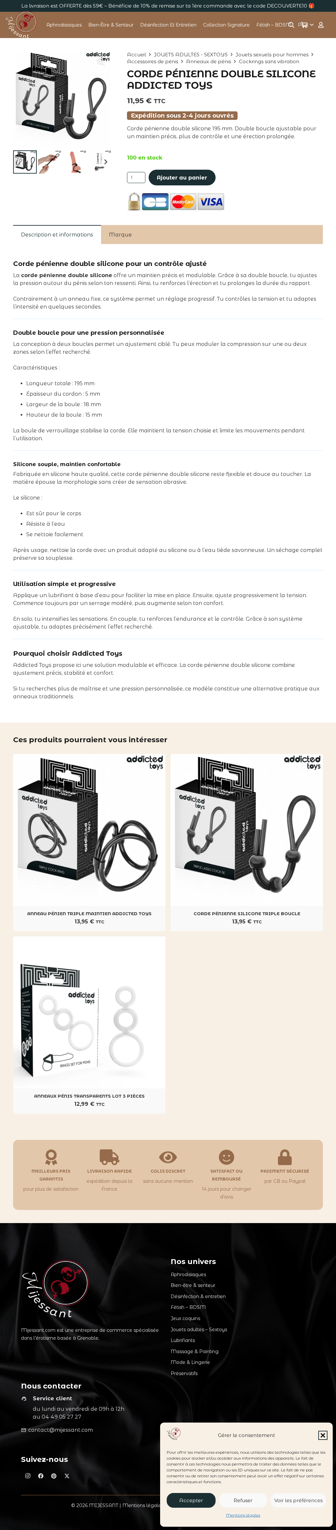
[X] (67, 1476)
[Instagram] (27, 1476)
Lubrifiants (183, 1340)
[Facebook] (40, 1476)
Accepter (191, 1500)
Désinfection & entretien (198, 1296)
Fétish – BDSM (188, 1307)
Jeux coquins (185, 1318)
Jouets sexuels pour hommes (272, 54)
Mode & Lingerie (190, 1362)
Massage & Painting (195, 1351)
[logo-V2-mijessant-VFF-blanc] (22, 25)
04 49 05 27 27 (61, 1417)
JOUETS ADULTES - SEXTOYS (191, 54)
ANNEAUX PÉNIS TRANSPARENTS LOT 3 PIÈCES (89, 1096)
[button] (323, 1435)
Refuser (243, 1500)
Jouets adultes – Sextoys (199, 1329)
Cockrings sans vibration (269, 61)
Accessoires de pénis (152, 61)
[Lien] (321, 24)
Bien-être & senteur (193, 1285)
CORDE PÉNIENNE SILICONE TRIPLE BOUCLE (247, 913)
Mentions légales (243, 1515)
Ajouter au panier (182, 178)
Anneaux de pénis (208, 61)
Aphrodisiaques (188, 1274)
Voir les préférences (298, 1500)
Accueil (136, 54)
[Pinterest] (53, 1476)
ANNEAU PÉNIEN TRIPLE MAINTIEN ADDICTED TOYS (89, 913)
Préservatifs (184, 1373)
